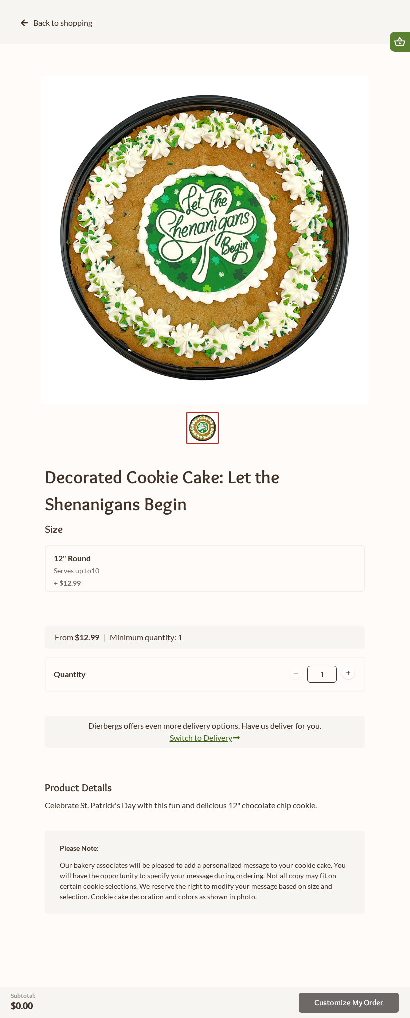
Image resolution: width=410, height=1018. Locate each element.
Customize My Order (349, 1003)
